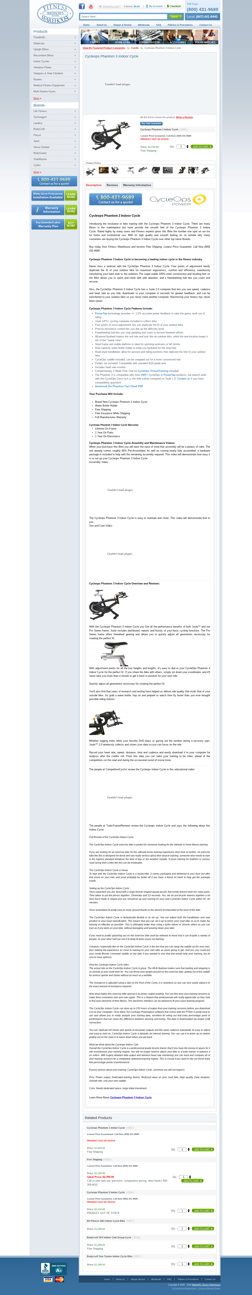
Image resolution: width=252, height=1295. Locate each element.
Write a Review (184, 117)
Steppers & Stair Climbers (48, 73)
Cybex (37, 165)
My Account (155, 6)
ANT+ (144, 374)
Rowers (37, 79)
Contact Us (205, 25)
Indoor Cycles (41, 61)
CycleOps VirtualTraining (153, 370)
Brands (39, 105)
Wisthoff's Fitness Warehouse (206, 1285)
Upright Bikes (41, 49)
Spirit (36, 141)
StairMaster (40, 159)
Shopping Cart (111, 6)
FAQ (158, 25)
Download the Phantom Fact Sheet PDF (119, 386)
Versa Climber (41, 147)
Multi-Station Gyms (44, 91)
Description (94, 185)
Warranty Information (137, 185)
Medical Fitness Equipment (49, 85)
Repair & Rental (122, 25)
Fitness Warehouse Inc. (55, 13)
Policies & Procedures (180, 25)
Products (40, 31)
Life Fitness (40, 111)
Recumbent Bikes (43, 55)
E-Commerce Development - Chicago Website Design (196, 1288)
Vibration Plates (42, 67)
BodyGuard (39, 153)
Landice (37, 123)
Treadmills (39, 37)
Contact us (183, 378)
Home (86, 25)
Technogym (40, 117)
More (36, 98)
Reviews (112, 185)
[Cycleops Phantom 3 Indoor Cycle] (91, 175)
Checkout (175, 6)
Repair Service (138, 1279)
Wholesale (144, 25)
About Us (101, 25)
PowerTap (101, 313)
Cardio (135, 48)
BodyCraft (39, 129)
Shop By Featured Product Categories (104, 48)
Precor (37, 135)
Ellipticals (38, 43)
